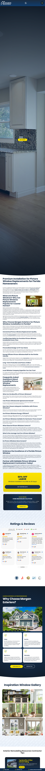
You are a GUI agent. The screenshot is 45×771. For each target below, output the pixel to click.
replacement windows (34, 288)
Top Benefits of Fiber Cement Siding (26, 761)
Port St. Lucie (32, 289)
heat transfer (26, 358)
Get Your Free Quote (22, 486)
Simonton (23, 364)
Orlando (19, 289)
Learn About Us (16, 666)
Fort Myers (26, 289)
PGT (28, 364)
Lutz (23, 289)
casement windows (24, 317)
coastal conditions (12, 334)
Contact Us (22, 506)
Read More (21, 767)
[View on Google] (3, 534)
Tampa (16, 289)
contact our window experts (9, 466)
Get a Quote (22, 139)
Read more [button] (34, 544)
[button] (42, 3)
